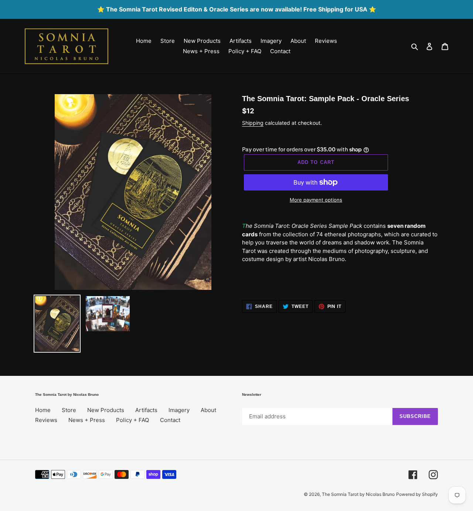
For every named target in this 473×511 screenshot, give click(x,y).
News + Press (86, 419)
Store (69, 410)
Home (43, 410)
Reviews (46, 419)
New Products (105, 410)
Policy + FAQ (132, 419)
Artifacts (146, 410)
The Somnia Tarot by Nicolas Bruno (358, 494)
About (208, 410)
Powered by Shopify (417, 494)
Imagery (179, 410)
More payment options (316, 200)
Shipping (252, 123)
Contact (170, 419)
